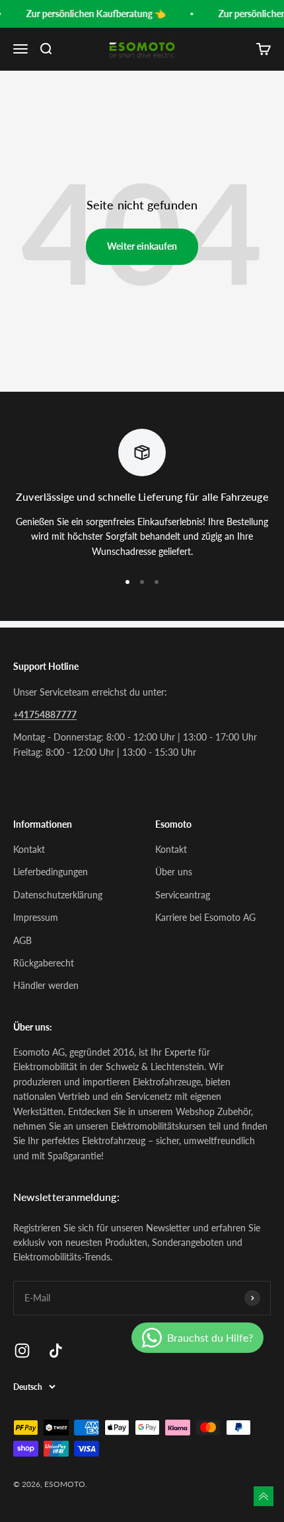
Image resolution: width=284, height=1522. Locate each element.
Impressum (35, 917)
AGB (22, 940)
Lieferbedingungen (50, 871)
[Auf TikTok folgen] (56, 1350)
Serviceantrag (182, 894)
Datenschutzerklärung (57, 894)
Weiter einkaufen (142, 246)
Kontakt (29, 849)
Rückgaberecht (43, 962)
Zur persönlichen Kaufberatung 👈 (94, 13)
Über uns (173, 871)
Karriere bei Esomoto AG (205, 917)
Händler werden (46, 985)
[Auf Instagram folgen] (22, 1350)
